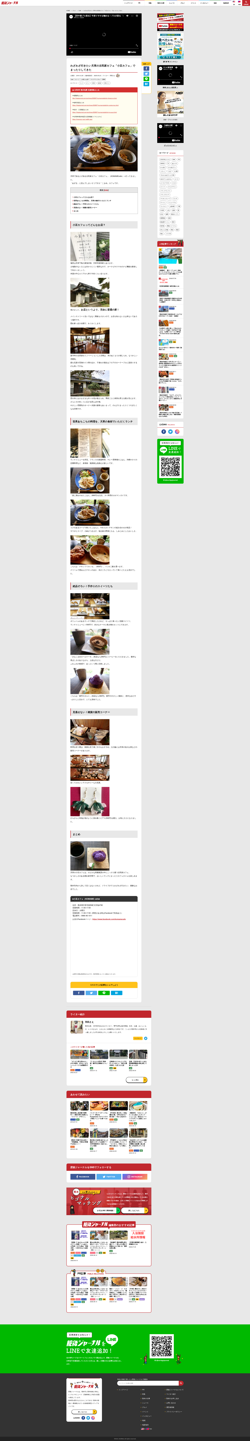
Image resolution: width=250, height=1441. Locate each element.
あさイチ (174, 163)
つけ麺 (175, 171)
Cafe (72, 79)
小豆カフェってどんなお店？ (83, 197)
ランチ (81, 83)
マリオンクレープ (165, 198)
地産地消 (120, 1299)
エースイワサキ (164, 183)
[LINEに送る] (104, 993)
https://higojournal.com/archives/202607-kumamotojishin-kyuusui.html (94, 112)
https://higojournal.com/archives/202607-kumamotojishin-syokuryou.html (95, 105)
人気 (168, 210)
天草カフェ (106, 83)
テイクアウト (172, 187)
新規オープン (175, 214)
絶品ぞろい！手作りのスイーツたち (85, 204)
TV (168, 163)
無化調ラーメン (164, 222)
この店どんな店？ (85, 79)
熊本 (173, 222)
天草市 (103, 79)
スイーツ (77, 79)
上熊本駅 (172, 206)
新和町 (99, 83)
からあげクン (172, 167)
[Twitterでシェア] (91, 993)
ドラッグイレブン (165, 191)
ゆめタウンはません (166, 179)
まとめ (75, 211)
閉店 (172, 230)
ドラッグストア (164, 195)
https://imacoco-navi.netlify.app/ (82, 119)
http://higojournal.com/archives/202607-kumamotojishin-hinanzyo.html (94, 98)
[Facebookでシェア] (78, 993)
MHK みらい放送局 (170, 87)
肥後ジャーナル (171, 226)
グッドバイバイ (169, 145)
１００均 (168, 234)
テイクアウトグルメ (95, 79)
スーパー (162, 187)
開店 (177, 230)
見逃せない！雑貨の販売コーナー (84, 207)
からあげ (162, 167)
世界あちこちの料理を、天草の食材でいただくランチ (91, 200)
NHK (174, 159)
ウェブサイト (137, 1038)
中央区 (162, 210)
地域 (91, 1068)
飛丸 (161, 234)
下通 (178, 206)
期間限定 (162, 218)
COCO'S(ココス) (165, 159)
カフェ (87, 83)
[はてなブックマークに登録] (116, 993)
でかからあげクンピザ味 (167, 175)
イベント (78, 1253)
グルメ (72, 1070)
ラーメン (162, 202)
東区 (169, 218)
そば (169, 171)
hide (106, 190)
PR (72, 1255)
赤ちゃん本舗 (164, 230)
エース (176, 179)
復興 (167, 214)
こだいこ (162, 171)
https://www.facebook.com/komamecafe (109, 919)
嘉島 (173, 210)
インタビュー (77, 1255)
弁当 (161, 214)
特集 (115, 1068)
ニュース (78, 1070)
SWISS (162, 163)
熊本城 (162, 226)
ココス (174, 183)
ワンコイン (163, 206)
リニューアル (172, 202)
